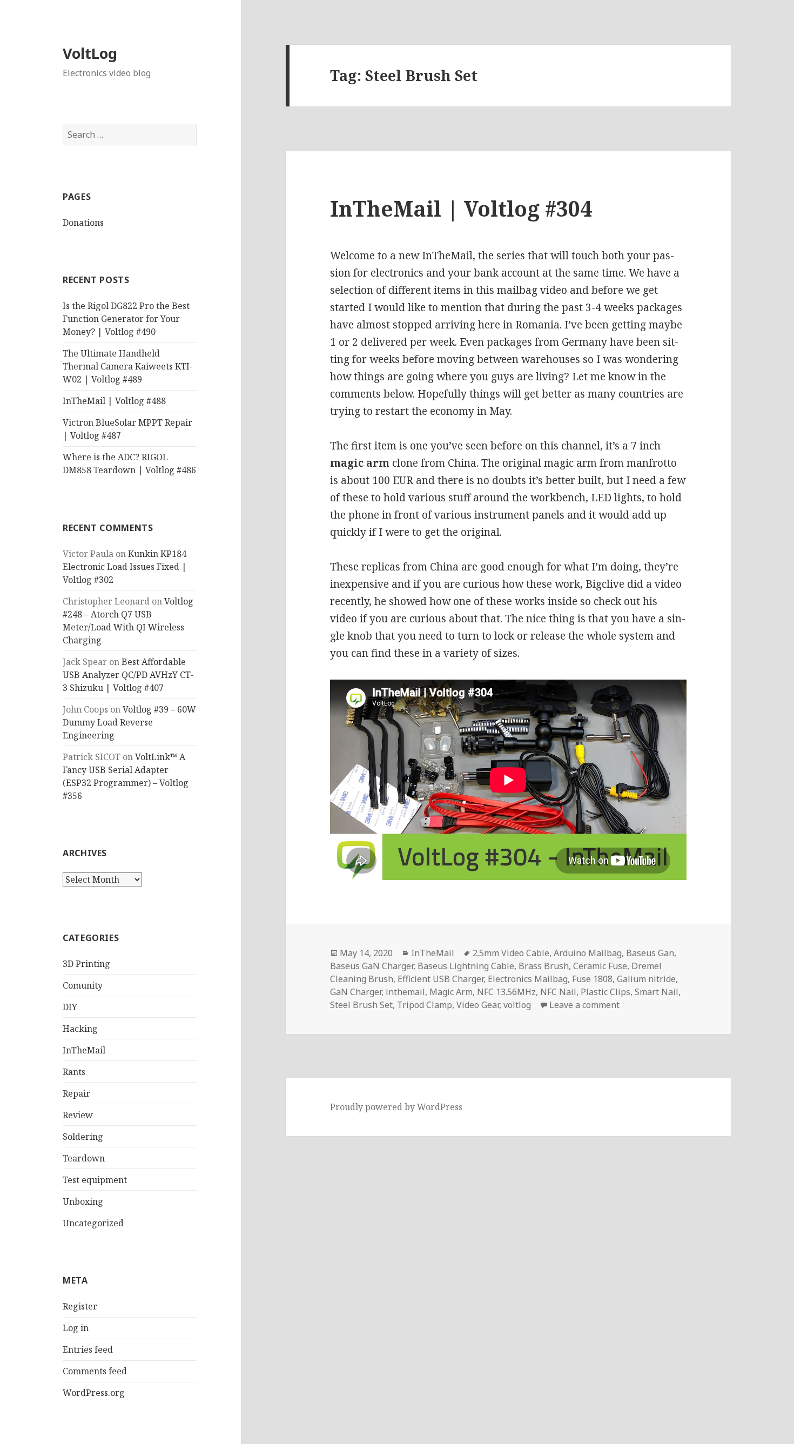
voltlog (517, 1005)
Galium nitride (646, 979)
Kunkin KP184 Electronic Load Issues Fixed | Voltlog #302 (125, 567)
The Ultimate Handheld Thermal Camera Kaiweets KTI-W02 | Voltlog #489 (128, 366)
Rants (74, 1072)
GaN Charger (355, 992)
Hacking (80, 1029)
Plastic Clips (605, 992)
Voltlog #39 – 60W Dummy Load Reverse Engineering (129, 722)
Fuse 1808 (592, 979)
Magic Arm (451, 992)
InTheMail (84, 1050)
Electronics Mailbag (528, 979)
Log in (76, 1328)
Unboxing (83, 1201)
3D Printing (86, 964)
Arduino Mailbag (588, 953)
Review (78, 1115)
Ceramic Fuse (600, 966)
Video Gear (477, 1005)
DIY (70, 1007)
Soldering (83, 1137)
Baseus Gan (650, 953)
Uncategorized (93, 1223)
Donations (83, 223)
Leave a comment (584, 1005)
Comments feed (95, 1371)
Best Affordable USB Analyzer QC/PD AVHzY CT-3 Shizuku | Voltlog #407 (128, 675)
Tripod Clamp (424, 1005)
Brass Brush (544, 966)
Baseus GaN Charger (371, 966)
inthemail (405, 992)
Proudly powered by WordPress (396, 1107)
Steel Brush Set (361, 1005)
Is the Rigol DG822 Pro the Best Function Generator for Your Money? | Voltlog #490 (126, 319)
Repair (76, 1093)
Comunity (83, 985)
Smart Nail (656, 992)
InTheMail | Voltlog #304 (461, 208)
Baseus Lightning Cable (466, 966)
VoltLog (90, 53)
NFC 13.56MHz (506, 992)
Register (80, 1306)
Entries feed (88, 1349)
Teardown (84, 1158)
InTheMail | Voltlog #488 (114, 401)
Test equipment (95, 1180)
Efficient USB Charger (440, 979)
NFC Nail (558, 992)
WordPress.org (94, 1393)
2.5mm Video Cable (511, 953)
